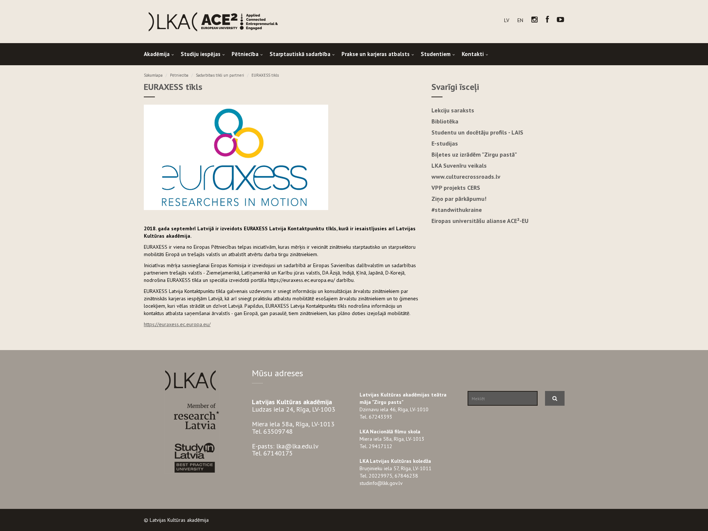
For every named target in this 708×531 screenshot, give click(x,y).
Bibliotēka (444, 121)
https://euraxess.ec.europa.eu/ (177, 324)
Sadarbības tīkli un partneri (220, 75)
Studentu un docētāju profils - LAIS (477, 132)
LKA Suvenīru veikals (459, 165)
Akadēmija (157, 53)
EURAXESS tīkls (265, 75)
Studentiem (436, 53)
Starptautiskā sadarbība (300, 53)
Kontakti (473, 53)
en (520, 20)
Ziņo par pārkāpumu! (458, 198)
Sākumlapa (153, 75)
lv (506, 20)
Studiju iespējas (201, 53)
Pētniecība (245, 53)
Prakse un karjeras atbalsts (375, 53)
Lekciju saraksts (452, 110)
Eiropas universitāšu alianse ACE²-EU (479, 220)
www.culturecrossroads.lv (465, 176)
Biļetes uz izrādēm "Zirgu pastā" (474, 154)
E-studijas (444, 143)
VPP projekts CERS (455, 187)
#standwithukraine (456, 209)
